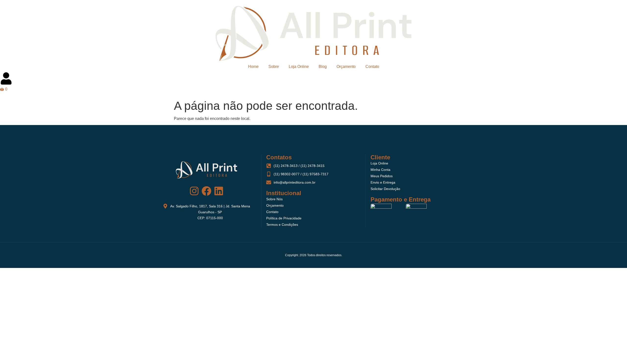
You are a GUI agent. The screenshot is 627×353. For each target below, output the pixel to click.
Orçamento (346, 66)
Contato (372, 66)
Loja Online (299, 66)
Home (253, 66)
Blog (323, 66)
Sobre (273, 66)
